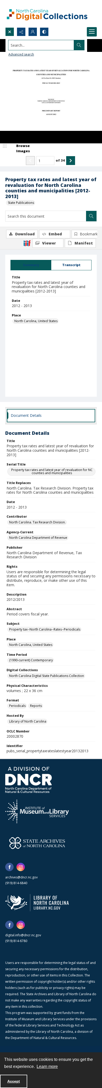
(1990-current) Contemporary (31, 660)
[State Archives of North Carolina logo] (37, 843)
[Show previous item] (30, 160)
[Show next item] (70, 160)
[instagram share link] (20, 867)
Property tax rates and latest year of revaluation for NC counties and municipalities (52, 471)
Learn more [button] (47, 1066)
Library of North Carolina (27, 721)
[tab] (31, 265)
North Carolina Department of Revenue (38, 537)
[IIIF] (27, 243)
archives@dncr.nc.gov (21, 877)
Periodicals (17, 706)
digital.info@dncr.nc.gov (23, 935)
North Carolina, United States (36, 321)
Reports (36, 706)
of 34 (60, 160)
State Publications (21, 202)
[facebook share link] (9, 867)
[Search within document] (91, 216)
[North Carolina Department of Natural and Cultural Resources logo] (28, 780)
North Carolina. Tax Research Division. (37, 522)
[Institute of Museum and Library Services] (37, 811)
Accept (13, 1081)
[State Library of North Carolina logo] (37, 902)
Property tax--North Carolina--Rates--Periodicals (44, 629)
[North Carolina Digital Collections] (47, 14)
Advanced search (21, 54)
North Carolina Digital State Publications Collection (46, 676)
